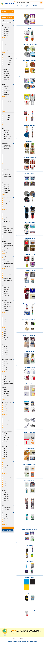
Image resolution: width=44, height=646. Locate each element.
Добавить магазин (33, 641)
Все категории (4, 13)
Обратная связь (25, 641)
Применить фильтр (8, 527)
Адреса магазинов (12, 641)
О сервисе (18, 641)
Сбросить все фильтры (7, 530)
